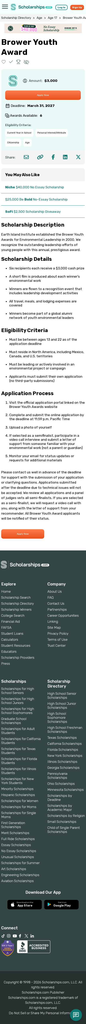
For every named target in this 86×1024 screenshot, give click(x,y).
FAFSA (6, 627)
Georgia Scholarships (63, 768)
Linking (52, 621)
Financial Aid (10, 621)
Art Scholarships (13, 869)
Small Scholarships (61, 822)
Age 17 (52, 18)
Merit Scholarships (15, 833)
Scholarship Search (16, 597)
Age (39, 18)
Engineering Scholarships (20, 875)
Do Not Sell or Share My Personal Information (43, 1013)
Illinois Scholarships (62, 762)
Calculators (9, 639)
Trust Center (56, 646)
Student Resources (15, 646)
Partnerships (57, 609)
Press (5, 664)
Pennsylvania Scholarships (57, 776)
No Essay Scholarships (18, 851)
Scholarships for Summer (20, 863)
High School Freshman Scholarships (64, 730)
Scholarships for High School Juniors (17, 701)
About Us (54, 591)
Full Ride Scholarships (18, 839)
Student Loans (12, 633)
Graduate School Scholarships (13, 721)
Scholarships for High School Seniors (17, 691)
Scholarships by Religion (66, 816)
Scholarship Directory (16, 18)
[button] (3, 61)
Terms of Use (57, 639)
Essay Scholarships (16, 845)
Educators (9, 652)
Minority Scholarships (17, 789)
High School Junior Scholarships (61, 706)
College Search (12, 615)
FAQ (50, 597)
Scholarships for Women (19, 801)
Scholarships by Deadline (59, 798)
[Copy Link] (40, 157)
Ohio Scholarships (61, 784)
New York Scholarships (64, 756)
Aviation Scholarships (17, 881)
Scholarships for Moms (18, 807)
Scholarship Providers (17, 658)
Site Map (54, 627)
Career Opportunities (63, 615)
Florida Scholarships (62, 750)
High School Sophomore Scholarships (57, 718)
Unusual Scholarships (17, 857)
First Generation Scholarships (13, 825)
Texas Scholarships (62, 738)
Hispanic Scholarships (18, 795)
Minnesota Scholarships (65, 790)
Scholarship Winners (16, 609)
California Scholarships (64, 744)
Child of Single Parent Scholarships (63, 830)
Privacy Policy (57, 633)
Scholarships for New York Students (17, 781)
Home (6, 591)
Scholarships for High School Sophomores (17, 711)
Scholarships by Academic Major (59, 808)
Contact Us (55, 603)
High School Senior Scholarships (61, 696)
